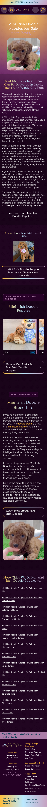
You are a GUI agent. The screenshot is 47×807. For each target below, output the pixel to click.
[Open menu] (4, 10)
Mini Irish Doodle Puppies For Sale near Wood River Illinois (22, 720)
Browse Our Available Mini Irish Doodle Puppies (19, 367)
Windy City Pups (9, 734)
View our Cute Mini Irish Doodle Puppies (23, 214)
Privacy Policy (32, 802)
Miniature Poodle (17, 426)
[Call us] (35, 10)
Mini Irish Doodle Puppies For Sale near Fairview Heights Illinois (20, 636)
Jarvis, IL (35, 734)
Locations (24, 734)
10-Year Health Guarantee (31, 777)
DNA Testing (30, 791)
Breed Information (32, 766)
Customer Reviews (33, 752)
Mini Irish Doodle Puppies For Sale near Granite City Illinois (23, 701)
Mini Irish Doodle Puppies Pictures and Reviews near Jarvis (23, 272)
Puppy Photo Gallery (33, 755)
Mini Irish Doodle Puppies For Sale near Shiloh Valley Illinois (23, 664)
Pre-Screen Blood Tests (35, 785)
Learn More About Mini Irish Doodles (20, 512)
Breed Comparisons (33, 769)
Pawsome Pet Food (33, 788)
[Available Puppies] (11, 10)
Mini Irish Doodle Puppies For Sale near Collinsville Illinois (20, 608)
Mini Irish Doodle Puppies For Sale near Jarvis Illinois (22, 589)
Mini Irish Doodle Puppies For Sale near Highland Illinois (20, 645)
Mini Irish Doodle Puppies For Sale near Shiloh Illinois (23, 627)
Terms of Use (31, 800)
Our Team (29, 758)
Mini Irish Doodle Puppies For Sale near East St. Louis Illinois (23, 711)
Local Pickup (30, 749)
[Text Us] (43, 10)
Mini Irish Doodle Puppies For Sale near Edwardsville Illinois (20, 617)
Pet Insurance (31, 782)
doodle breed (24, 423)
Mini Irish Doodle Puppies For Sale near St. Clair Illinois (23, 673)
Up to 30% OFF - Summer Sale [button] (23, 2)
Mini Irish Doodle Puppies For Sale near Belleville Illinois (20, 692)
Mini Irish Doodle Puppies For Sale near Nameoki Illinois (20, 655)
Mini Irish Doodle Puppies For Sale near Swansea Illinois (20, 683)
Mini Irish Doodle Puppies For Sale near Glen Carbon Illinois (22, 599)
